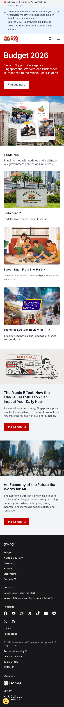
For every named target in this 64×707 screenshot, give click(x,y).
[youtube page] (14, 613)
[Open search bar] (50, 39)
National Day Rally (13, 557)
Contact (8, 628)
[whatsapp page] (5, 621)
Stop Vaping (10, 573)
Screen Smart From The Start (19, 592)
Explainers (9, 563)
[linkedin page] (46, 613)
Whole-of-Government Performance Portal (27, 598)
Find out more (16, 84)
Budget (7, 552)
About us (8, 587)
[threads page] (14, 621)
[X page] (30, 613)
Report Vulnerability (14, 651)
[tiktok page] (38, 613)
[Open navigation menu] (58, 39)
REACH (7, 667)
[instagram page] (22, 613)
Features (8, 568)
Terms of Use (11, 661)
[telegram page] (54, 613)
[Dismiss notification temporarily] (58, 11)
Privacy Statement (13, 656)
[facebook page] (5, 613)
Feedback (9, 633)
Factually (8, 579)
